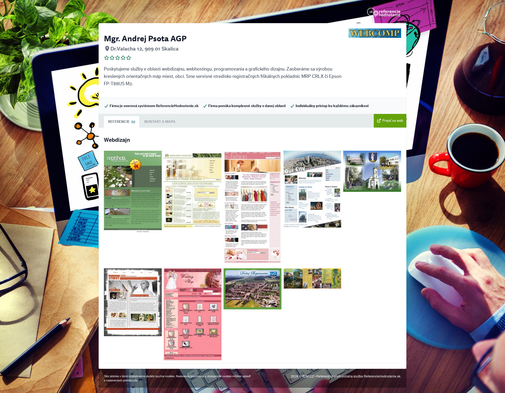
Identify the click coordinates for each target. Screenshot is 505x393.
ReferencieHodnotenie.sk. (382, 376)
